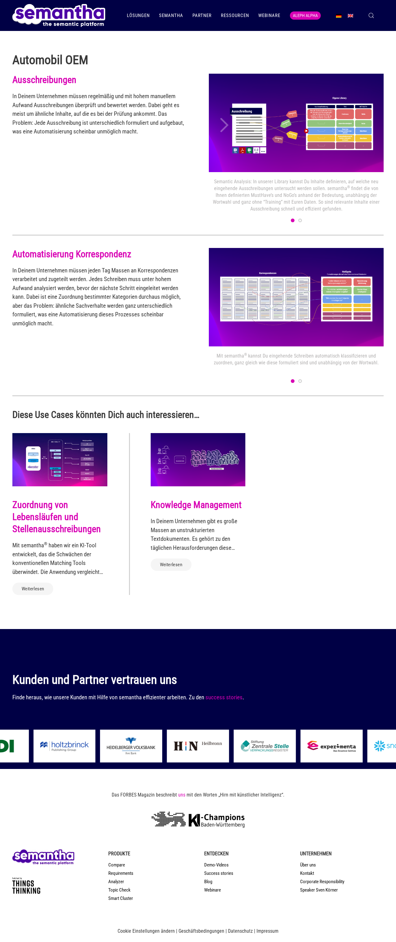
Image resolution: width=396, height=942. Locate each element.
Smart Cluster (120, 898)
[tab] (293, 220)
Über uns (308, 865)
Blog (208, 881)
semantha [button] (171, 15)
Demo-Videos (216, 865)
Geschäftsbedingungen (201, 931)
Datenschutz (240, 931)
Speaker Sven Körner (319, 890)
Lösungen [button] (138, 15)
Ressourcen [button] (235, 15)
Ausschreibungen (44, 79)
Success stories (218, 873)
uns (181, 795)
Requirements (120, 873)
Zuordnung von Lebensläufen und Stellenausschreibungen (56, 516)
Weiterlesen (33, 589)
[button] (371, 15)
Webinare (269, 15)
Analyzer (116, 881)
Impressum (267, 931)
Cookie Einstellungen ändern (146, 931)
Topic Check (119, 890)
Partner (202, 15)
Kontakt (307, 873)
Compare (116, 865)
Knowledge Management (196, 504)
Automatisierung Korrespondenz (71, 254)
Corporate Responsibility (322, 881)
